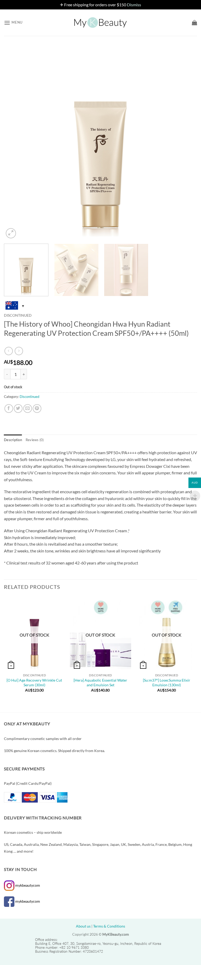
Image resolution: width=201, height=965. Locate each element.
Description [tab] (13, 440)
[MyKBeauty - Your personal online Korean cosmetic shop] (100, 22)
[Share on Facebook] (8, 408)
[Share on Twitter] (18, 408)
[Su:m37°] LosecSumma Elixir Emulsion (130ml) (166, 682)
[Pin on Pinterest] (37, 408)
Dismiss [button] (134, 4)
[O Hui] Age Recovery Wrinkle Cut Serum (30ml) (34, 682)
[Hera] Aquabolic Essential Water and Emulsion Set (100, 682)
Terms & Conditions (109, 926)
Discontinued (18, 315)
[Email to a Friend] (27, 408)
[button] (13, 22)
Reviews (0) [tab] (35, 440)
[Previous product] (19, 351)
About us (83, 926)
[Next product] (8, 351)
